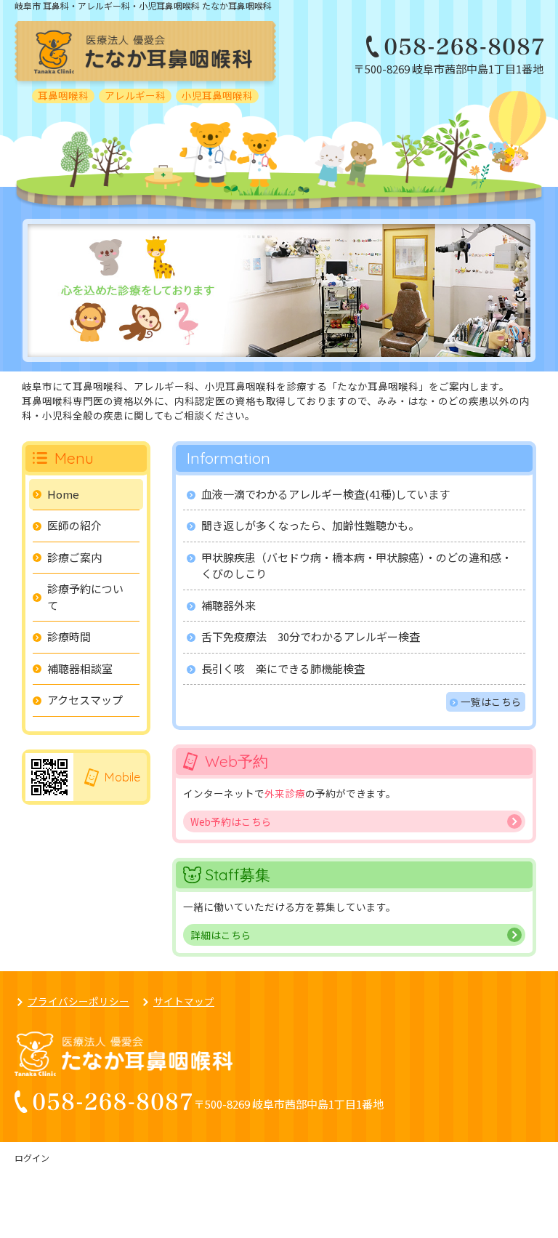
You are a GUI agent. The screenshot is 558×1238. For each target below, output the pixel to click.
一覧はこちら (491, 701)
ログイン (32, 1157)
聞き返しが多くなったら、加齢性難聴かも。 (310, 525)
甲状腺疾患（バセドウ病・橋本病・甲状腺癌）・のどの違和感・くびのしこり (356, 566)
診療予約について (85, 597)
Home (63, 494)
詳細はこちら (220, 935)
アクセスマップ (85, 699)
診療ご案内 (74, 557)
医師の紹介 (74, 525)
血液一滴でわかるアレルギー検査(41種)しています (325, 494)
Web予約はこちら (231, 821)
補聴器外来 (228, 605)
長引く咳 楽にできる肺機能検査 (283, 668)
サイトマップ (183, 1001)
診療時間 (69, 636)
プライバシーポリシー (78, 1001)
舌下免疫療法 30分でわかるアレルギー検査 (310, 636)
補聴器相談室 (80, 668)
